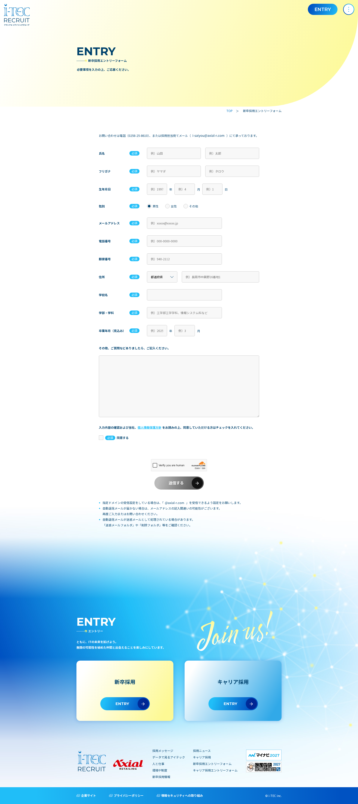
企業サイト (88, 795)
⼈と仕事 (158, 763)
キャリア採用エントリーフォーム (215, 770)
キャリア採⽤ (202, 757)
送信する (176, 483)
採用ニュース (202, 750)
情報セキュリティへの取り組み (182, 795)
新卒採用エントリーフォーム (212, 763)
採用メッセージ (162, 750)
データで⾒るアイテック (168, 757)
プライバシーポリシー (129, 795)
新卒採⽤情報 (161, 776)
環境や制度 (159, 770)
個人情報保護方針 (149, 427)
